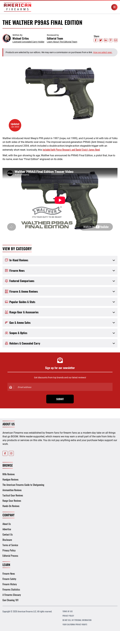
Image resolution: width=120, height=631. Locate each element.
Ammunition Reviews (12, 490)
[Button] (114, 7)
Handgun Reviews (10, 479)
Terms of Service (10, 545)
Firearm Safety (9, 579)
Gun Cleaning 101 (10, 600)
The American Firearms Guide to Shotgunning (23, 485)
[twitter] (100, 40)
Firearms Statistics (11, 589)
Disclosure (7, 540)
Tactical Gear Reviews (12, 495)
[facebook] (96, 40)
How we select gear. (102, 52)
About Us (6, 524)
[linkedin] (106, 40)
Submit (60, 399)
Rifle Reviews (8, 474)
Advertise (6, 529)
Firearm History (9, 584)
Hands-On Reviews (10, 506)
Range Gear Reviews (11, 500)
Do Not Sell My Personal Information (76, 620)
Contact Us (7, 534)
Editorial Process (10, 555)
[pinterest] (110, 40)
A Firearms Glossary (11, 595)
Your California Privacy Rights (74, 624)
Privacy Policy (8, 550)
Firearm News (8, 573)
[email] (116, 40)
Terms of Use (67, 611)
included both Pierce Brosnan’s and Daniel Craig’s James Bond (71, 149)
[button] (23, 38)
